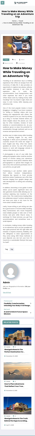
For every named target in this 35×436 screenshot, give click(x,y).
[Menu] (2, 3)
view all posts (7, 292)
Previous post (8, 301)
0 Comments (21, 63)
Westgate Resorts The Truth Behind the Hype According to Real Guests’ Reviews (16, 419)
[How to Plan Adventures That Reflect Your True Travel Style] (17, 371)
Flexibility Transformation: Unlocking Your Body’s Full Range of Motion (17, 304)
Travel (6, 59)
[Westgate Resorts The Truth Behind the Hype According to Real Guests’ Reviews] (17, 405)
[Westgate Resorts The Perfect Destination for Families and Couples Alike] (17, 336)
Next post (7, 309)
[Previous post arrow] (30, 303)
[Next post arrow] (30, 313)
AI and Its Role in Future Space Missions (16, 313)
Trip (15, 59)
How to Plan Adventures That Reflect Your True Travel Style (14, 385)
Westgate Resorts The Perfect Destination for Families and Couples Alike (15, 350)
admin (22, 59)
